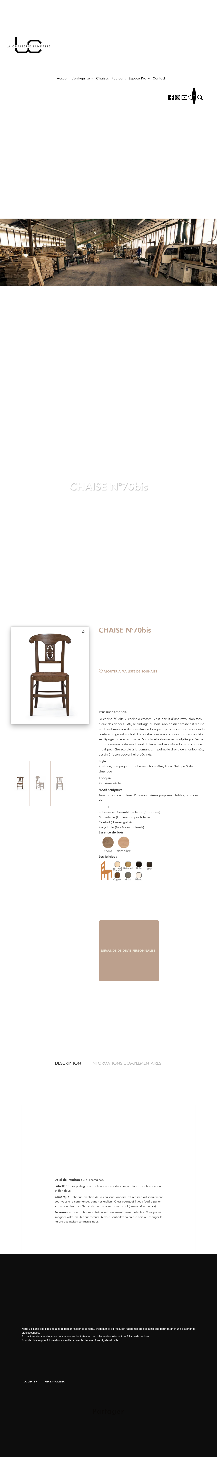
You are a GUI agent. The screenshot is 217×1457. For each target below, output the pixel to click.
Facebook (171, 97)
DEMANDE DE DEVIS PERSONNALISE (129, 950)
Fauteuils (119, 78)
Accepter (30, 1381)
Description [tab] (68, 1063)
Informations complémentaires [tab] (126, 1063)
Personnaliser (55, 1381)
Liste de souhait (191, 97)
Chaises (102, 78)
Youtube (184, 97)
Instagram (177, 97)
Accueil (63, 78)
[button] (200, 97)
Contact (159, 78)
